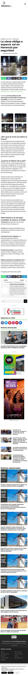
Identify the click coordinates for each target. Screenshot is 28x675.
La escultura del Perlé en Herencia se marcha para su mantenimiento (20, 449)
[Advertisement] (14, 22)
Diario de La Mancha (19, 653)
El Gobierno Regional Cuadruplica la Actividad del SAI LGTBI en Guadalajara (14, 591)
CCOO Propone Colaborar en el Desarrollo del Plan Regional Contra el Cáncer (14, 611)
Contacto (24, 643)
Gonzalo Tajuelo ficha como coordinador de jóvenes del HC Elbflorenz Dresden (14, 346)
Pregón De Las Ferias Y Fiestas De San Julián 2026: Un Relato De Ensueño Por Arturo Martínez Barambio (14, 550)
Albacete (2, 652)
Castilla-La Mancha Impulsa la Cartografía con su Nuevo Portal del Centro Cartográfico (14, 485)
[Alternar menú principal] (25, 3)
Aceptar (4, 672)
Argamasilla (3, 655)
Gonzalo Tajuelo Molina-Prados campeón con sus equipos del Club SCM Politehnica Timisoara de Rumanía (20, 440)
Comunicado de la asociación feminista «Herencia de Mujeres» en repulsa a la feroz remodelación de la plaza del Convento (20, 458)
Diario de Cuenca (18, 652)
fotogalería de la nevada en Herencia (11, 91)
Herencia (16, 655)
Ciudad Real (3, 659)
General (3, 39)
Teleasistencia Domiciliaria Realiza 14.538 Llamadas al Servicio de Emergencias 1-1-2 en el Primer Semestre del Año (13, 571)
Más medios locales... (19, 657)
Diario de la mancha (21, 641)
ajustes (11, 670)
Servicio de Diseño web (16, 643)
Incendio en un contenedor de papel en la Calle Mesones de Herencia (19, 432)
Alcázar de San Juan (5, 653)
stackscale (12, 295)
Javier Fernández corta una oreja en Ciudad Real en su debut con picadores (13, 631)
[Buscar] (25, 301)
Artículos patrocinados (6, 643)
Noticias (9, 39)
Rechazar (10, 672)
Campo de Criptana (4, 657)
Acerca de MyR (14, 645)
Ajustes (16, 672)
